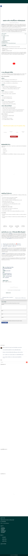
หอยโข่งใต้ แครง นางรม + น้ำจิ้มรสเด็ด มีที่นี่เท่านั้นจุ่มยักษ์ (9, 43)
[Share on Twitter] (13, 287)
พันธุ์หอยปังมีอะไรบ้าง (4, 41)
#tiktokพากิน (5, 246)
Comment (2, 304)
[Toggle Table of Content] (25, 33)
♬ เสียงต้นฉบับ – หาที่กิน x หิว (11, 246)
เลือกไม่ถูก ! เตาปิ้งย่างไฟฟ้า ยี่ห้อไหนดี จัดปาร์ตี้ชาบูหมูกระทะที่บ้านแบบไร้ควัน (13, 352)
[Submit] (26, 362)
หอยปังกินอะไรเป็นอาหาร (5, 42)
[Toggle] (2, 149)
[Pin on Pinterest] (16, 287)
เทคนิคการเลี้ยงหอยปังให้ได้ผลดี (6, 40)
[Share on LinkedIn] (17, 287)
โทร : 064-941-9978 (3, 521)
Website (2, 317)
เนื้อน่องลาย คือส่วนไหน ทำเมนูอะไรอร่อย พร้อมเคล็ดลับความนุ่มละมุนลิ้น (12, 347)
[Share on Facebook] (12, 287)
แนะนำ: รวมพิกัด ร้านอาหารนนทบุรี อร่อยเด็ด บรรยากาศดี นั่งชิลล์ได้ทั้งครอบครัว (13, 354)
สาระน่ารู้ (14, 19)
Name (2, 310)
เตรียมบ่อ (4, 36)
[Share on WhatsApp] (10, 287)
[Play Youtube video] (14, 64)
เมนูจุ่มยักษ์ (10, 233)
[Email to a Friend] (14, 287)
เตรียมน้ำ (4, 37)
